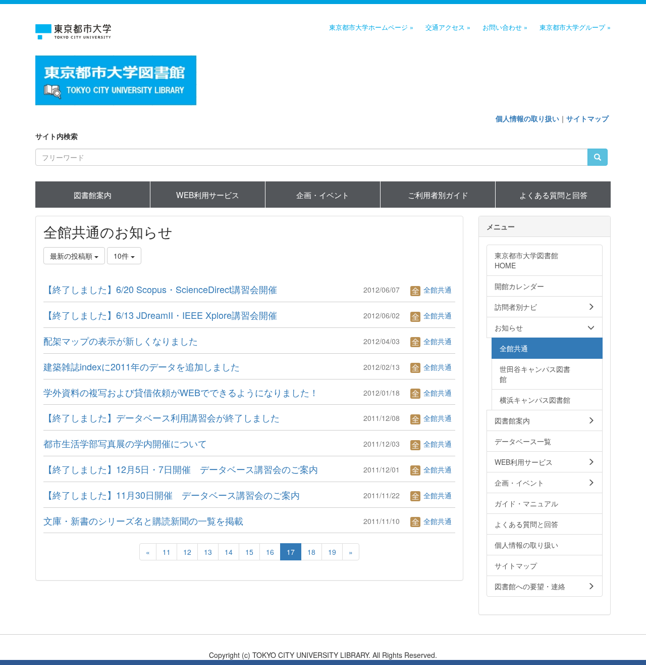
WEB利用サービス (207, 194)
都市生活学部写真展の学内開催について (125, 443)
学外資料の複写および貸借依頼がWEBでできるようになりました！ (180, 392)
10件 (122, 256)
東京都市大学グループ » (575, 27)
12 (187, 552)
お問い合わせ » (504, 27)
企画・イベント (322, 194)
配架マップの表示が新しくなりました (120, 340)
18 (311, 552)
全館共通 (436, 289)
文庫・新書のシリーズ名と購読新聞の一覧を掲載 (143, 520)
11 (167, 552)
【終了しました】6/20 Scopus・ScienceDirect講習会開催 (160, 289)
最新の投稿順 (72, 256)
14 (229, 552)
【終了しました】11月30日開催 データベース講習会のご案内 (171, 494)
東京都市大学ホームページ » (371, 27)
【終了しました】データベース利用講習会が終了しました (161, 417)
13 (208, 552)
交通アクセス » (447, 27)
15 (249, 552)
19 (332, 552)
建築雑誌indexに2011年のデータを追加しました (141, 366)
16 (270, 552)
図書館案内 (93, 194)
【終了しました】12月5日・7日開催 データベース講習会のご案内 (180, 469)
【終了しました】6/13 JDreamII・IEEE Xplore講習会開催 (160, 314)
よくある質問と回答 (553, 194)
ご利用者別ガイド (438, 194)
